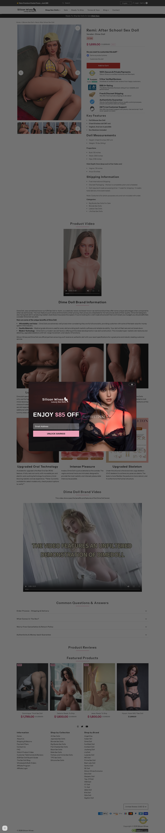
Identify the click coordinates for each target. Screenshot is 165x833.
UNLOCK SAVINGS (56, 434)
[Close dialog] (132, 384)
